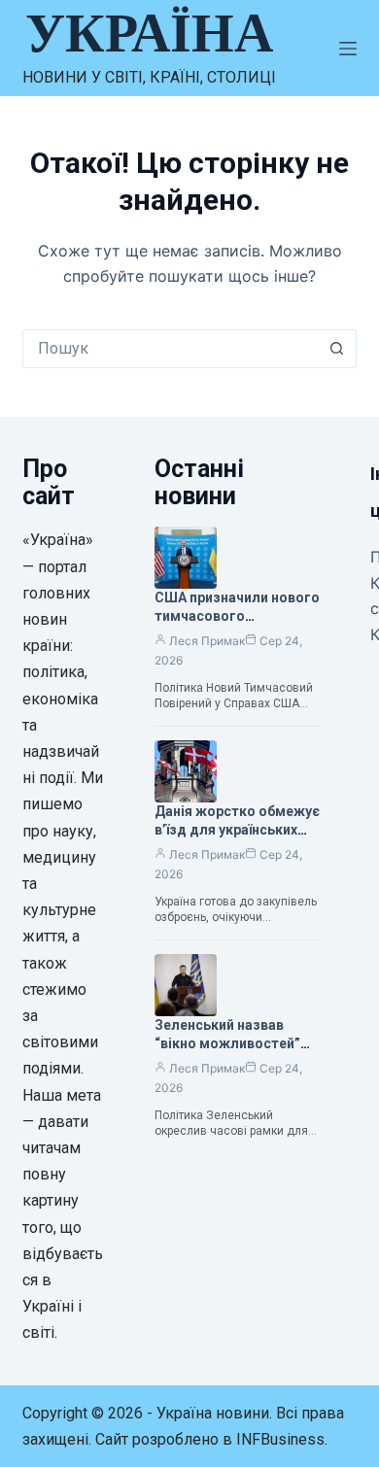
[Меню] (348, 48)
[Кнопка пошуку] (337, 348)
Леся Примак (207, 640)
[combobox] (170, 348)
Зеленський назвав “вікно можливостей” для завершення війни (229, 1043)
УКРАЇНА (149, 33)
